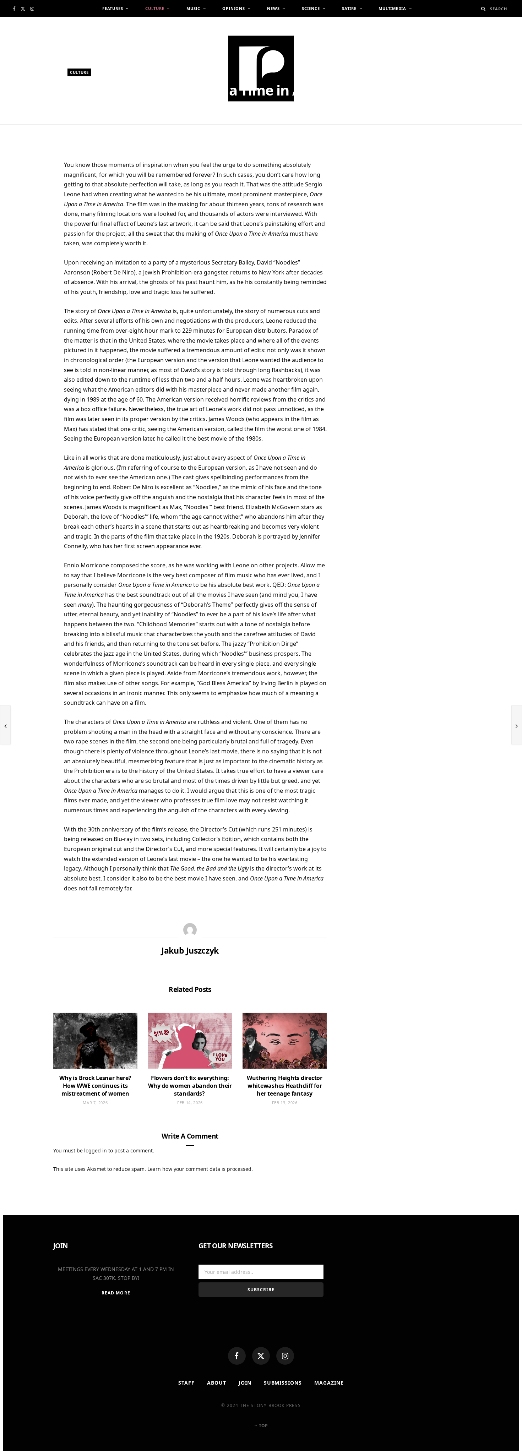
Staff (186, 1382)
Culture (154, 8)
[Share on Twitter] (29, 206)
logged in (95, 1150)
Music (193, 8)
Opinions (233, 8)
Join (245, 1382)
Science (311, 8)
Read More (116, 1293)
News (273, 8)
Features (112, 8)
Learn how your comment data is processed (199, 1169)
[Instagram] (285, 1356)
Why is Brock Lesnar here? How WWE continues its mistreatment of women (95, 1085)
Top (263, 1426)
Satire (349, 8)
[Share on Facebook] (29, 188)
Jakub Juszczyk (92, 127)
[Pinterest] (29, 223)
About (216, 1382)
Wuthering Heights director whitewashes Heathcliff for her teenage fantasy (284, 1085)
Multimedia (392, 8)
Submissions (283, 1382)
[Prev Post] (5, 724)
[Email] (29, 241)
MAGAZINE (329, 1382)
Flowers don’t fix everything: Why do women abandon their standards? (190, 1085)
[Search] (483, 8)
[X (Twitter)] (261, 1356)
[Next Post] (516, 724)
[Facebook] (237, 1356)
